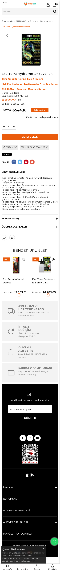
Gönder (30, 418)
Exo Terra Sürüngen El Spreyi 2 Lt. (40, 281)
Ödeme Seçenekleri (15, 226)
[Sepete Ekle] (16, 294)
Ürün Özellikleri (13, 172)
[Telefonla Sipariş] (4, 237)
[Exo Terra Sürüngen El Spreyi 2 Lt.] (42, 265)
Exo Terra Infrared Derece (10, 281)
